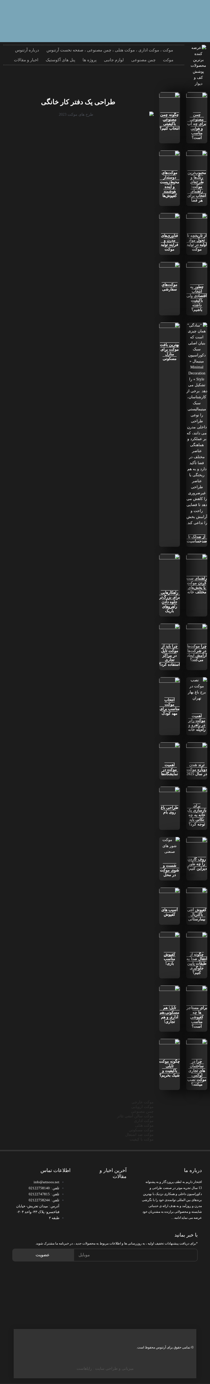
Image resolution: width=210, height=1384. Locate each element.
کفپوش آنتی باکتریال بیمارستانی (196, 914)
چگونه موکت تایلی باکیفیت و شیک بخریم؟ (169, 1068)
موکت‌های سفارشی (169, 287)
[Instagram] (177, 12)
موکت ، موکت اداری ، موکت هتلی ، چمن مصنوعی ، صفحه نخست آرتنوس (109, 50)
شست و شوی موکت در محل (169, 870)
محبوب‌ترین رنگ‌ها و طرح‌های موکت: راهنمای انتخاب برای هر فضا (196, 186)
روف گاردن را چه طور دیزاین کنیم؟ (197, 864)
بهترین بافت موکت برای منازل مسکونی (169, 351)
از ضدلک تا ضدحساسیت (197, 539)
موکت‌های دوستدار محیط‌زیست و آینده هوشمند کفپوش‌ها (169, 184)
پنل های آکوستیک (60, 60)
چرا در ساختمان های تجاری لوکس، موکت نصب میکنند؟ (196, 1072)
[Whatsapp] (195, 12)
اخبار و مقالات (26, 60)
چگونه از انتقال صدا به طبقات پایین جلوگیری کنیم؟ (196, 963)
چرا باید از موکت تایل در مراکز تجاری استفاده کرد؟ (169, 655)
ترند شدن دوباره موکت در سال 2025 (196, 769)
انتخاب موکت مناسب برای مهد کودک (170, 707)
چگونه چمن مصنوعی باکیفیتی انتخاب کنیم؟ (170, 121)
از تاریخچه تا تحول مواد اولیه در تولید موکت (197, 242)
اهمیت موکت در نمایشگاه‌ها (169, 769)
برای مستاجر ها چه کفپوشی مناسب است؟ (196, 1017)
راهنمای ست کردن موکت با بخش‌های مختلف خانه (196, 585)
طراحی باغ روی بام (169, 810)
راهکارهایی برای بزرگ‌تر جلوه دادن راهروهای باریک (169, 602)
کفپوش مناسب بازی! (169, 959)
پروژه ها (90, 60)
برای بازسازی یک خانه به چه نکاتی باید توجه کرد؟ (196, 815)
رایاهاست (84, 1368)
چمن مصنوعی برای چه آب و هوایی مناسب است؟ (196, 126)
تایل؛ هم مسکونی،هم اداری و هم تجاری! (169, 1015)
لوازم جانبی (114, 60)
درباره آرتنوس (27, 50)
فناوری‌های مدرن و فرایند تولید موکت (169, 242)
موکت (168, 60)
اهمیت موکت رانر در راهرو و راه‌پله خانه (197, 723)
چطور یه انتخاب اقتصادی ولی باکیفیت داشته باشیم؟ (196, 298)
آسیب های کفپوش (169, 912)
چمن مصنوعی (143, 60)
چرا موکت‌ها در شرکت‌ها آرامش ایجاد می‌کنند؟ (197, 653)
